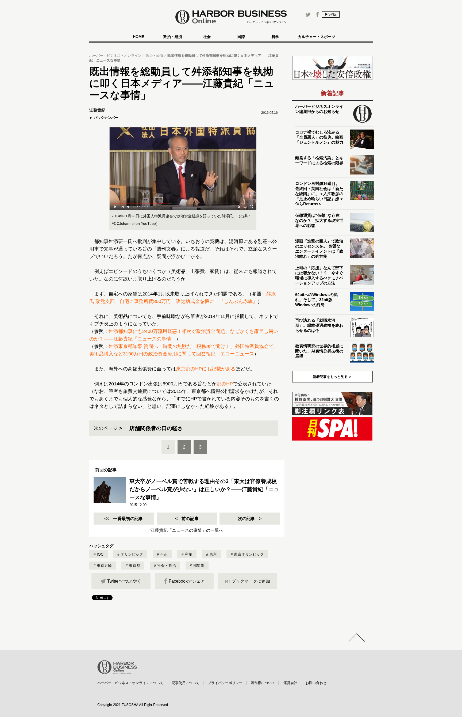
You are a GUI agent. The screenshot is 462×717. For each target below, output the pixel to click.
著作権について (263, 683)
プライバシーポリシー (225, 683)
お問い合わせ (316, 683)
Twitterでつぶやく (124, 581)
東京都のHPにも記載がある (206, 368)
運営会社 (290, 683)
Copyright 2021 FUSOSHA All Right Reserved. (133, 705)
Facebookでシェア (187, 581)
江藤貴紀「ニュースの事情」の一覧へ (187, 530)
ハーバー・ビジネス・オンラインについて (130, 683)
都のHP (225, 383)
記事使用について (185, 683)
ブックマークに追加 (247, 581)
